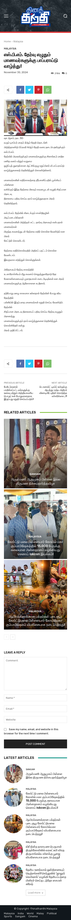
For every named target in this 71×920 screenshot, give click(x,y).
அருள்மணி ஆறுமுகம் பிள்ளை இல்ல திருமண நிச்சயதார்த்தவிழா (35, 481)
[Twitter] (29, 90)
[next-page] (12, 637)
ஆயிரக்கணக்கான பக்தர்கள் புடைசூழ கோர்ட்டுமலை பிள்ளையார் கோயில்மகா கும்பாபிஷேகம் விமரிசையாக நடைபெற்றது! (35, 621)
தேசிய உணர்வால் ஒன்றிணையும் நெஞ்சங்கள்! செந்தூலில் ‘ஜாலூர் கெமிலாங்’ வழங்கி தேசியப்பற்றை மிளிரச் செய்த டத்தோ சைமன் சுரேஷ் (46, 877)
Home (7, 41)
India (21, 913)
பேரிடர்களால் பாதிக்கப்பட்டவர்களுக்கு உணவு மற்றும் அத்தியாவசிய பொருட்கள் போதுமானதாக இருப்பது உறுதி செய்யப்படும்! (19, 393)
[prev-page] (6, 637)
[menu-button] (6, 15)
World (30, 913)
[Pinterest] (38, 90)
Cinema (33, 916)
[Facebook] (20, 90)
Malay (40, 913)
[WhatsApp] (47, 90)
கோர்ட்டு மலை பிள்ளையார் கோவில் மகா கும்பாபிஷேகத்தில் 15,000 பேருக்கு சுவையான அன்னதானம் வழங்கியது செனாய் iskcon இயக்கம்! (35, 548)
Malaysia (18, 41)
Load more (34, 892)
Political (52, 913)
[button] (65, 15)
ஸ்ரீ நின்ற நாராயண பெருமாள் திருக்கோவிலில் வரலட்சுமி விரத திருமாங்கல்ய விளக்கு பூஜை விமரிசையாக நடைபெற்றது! (45, 852)
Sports (8, 916)
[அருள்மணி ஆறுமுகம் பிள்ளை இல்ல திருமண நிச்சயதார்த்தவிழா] (35, 453)
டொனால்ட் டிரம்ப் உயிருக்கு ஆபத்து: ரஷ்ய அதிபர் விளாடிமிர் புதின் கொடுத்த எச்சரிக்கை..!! (53, 391)
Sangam (35, 474)
